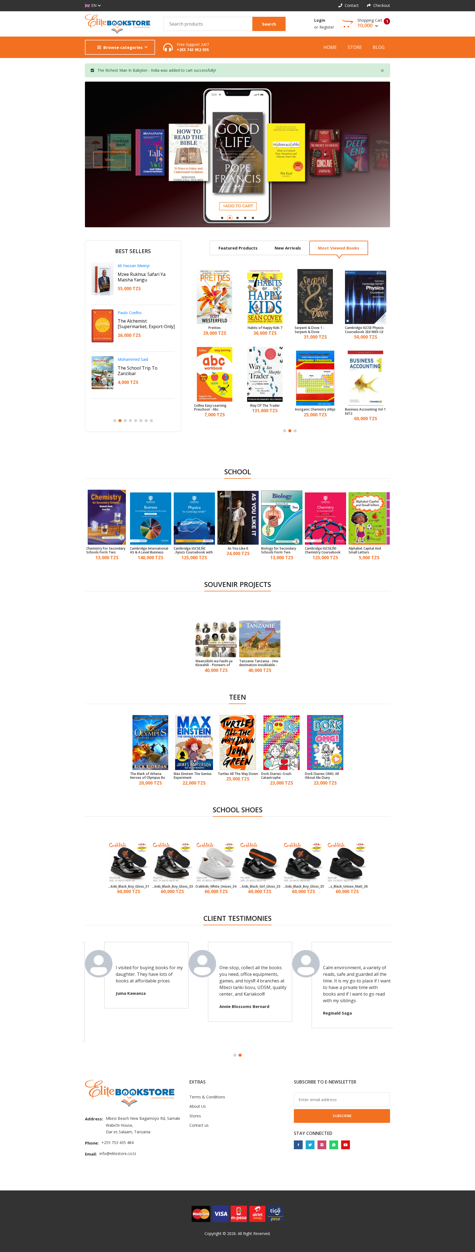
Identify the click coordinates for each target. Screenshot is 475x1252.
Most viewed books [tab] (338, 248)
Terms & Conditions (207, 1096)
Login (319, 20)
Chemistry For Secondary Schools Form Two (105, 551)
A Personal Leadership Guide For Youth (141, 323)
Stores (195, 1115)
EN (93, 5)
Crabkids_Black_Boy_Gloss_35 (303, 886)
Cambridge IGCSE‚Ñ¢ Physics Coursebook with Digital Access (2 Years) (193, 551)
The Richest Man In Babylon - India (128, 70)
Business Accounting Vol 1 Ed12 (315, 412)
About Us (197, 1106)
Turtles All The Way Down (238, 774)
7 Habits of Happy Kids (214, 328)
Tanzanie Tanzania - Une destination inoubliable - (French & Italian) (258, 663)
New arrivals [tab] (288, 248)
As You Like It (238, 548)
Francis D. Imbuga (134, 359)
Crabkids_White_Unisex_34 (215, 886)
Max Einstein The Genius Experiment (193, 776)
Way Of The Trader (215, 406)
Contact (351, 5)
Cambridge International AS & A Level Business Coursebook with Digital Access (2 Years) (149, 551)
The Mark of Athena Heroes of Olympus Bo (147, 776)
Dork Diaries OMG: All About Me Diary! (322, 776)
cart (189, 70)
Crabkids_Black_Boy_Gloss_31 (128, 886)
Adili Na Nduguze (135, 274)
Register (326, 27)
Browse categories (123, 47)
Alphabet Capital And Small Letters (365, 551)
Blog (379, 47)
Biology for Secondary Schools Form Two (278, 551)
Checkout (381, 5)
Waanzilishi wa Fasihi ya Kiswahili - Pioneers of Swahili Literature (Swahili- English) (214, 663)
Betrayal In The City (138, 368)
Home (330, 47)
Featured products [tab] (238, 248)
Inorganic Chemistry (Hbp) (265, 409)
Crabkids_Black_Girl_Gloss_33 (259, 886)
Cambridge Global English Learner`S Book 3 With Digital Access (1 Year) (365, 330)
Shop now (115, 159)
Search (269, 24)
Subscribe (342, 1115)
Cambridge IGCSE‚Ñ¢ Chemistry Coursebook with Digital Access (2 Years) (323, 551)
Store (355, 47)
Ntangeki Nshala (132, 312)
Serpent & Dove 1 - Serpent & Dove (259, 330)
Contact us (199, 1125)
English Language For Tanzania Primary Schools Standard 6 (365, 412)
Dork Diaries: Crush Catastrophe (276, 776)
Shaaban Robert (132, 265)
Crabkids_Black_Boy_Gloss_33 (172, 886)
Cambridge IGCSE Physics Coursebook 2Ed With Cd (314, 330)
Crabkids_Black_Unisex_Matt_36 (347, 886)
